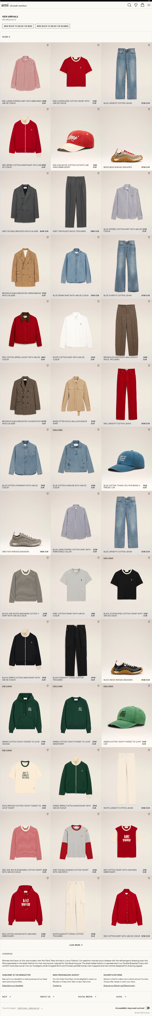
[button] (132, 1008)
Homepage (7, 954)
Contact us (57, 985)
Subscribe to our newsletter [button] (12, 985)
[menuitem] (14, 5)
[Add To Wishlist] (48, 45)
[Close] (149, 0)
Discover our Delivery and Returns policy (119, 985)
